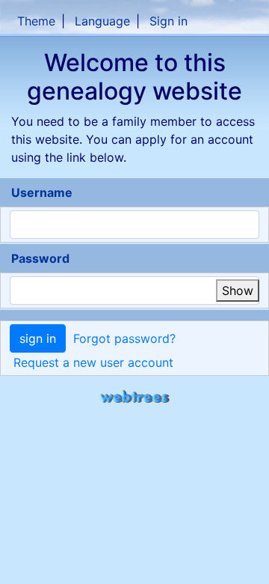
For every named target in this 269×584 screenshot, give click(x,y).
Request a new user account (93, 362)
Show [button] (237, 290)
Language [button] (102, 20)
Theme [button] (36, 20)
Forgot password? (124, 338)
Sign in (168, 20)
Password (40, 258)
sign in (37, 338)
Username (41, 192)
